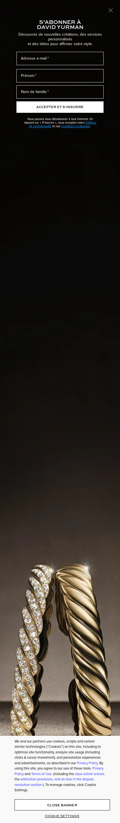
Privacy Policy (87, 763)
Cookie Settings (62, 816)
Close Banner (62, 805)
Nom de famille (34, 92)
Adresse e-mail (34, 58)
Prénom (27, 76)
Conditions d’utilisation (75, 126)
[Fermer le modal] (111, 10)
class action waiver (89, 773)
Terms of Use (41, 773)
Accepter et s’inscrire (60, 106)
